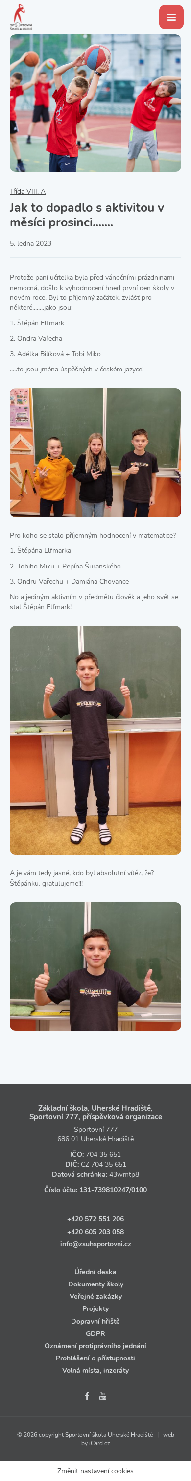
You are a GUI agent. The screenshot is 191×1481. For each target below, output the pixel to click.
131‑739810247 (104, 1190)
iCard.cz (99, 1443)
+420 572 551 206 (95, 1219)
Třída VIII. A (28, 191)
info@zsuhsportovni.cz (95, 1244)
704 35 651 (103, 1154)
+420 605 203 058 (95, 1231)
